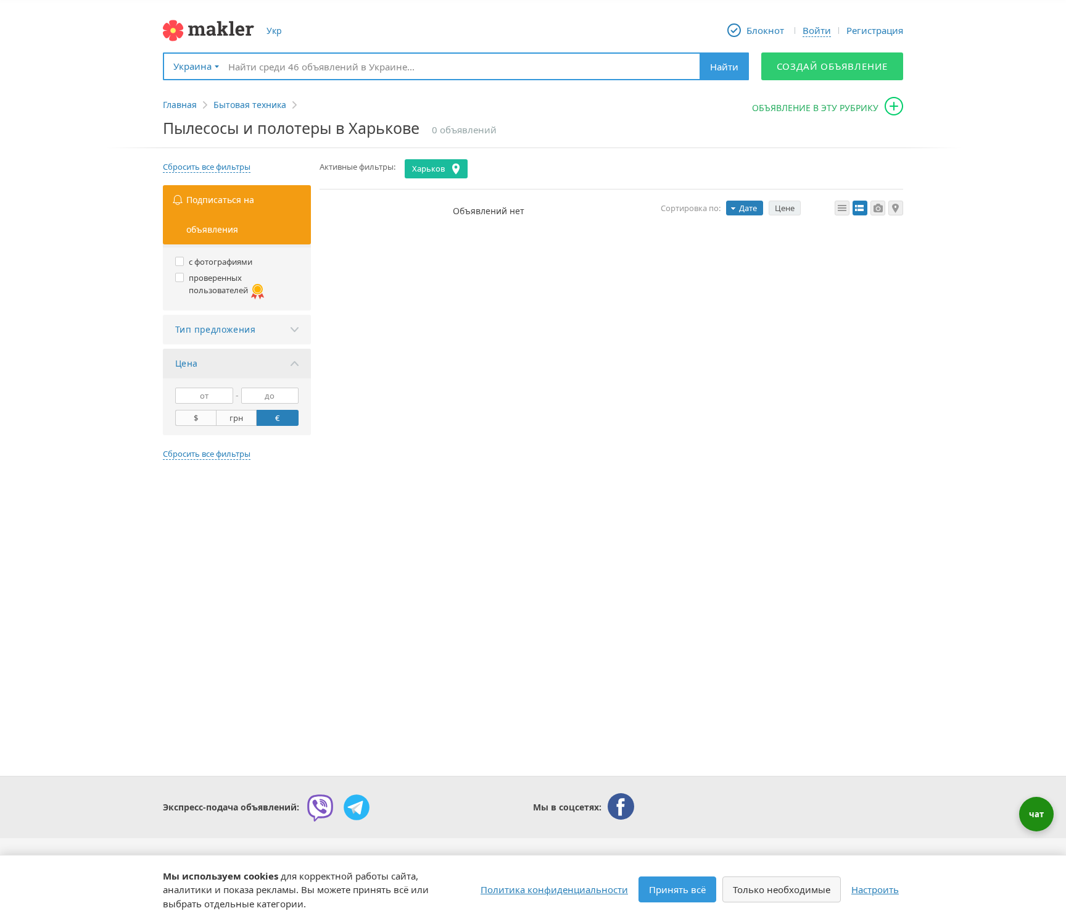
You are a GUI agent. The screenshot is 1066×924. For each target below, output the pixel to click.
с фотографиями (220, 261)
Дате (748, 208)
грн (236, 417)
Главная (180, 104)
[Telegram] (356, 807)
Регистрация (874, 30)
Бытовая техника (249, 104)
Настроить (875, 889)
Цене (785, 208)
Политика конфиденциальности (554, 889)
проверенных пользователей (218, 284)
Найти (724, 66)
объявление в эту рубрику (815, 108)
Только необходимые (781, 889)
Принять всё (677, 889)
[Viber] (320, 807)
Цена (186, 363)
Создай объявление (832, 66)
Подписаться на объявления (220, 214)
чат (1036, 814)
